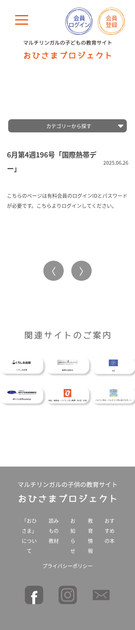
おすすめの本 (110, 530)
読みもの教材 (54, 530)
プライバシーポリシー (67, 565)
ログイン (72, 205)
